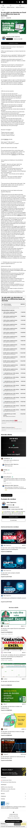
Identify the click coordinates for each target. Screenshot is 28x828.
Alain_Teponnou (16, 36)
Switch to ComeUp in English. (13, 821)
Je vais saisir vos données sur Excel (10, 681)
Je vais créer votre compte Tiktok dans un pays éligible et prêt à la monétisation (13, 548)
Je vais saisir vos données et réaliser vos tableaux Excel (11, 707)
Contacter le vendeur (13, 43)
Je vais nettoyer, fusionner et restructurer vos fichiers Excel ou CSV (13, 757)
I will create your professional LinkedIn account (13, 598)
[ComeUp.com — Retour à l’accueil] (2, 2)
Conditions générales (13, 816)
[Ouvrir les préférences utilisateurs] (25, 2)
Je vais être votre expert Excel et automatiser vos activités (13, 629)
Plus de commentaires (7, 495)
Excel (3, 9)
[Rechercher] (17, 2)
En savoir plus (13, 520)
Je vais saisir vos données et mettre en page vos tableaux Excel (12, 732)
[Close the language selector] (21, 821)
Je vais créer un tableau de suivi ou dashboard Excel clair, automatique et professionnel (13, 655)
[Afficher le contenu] (25, 793)
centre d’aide (14, 773)
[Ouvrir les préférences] (19, 2)
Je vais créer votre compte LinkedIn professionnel (10, 573)
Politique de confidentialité (13, 817)
